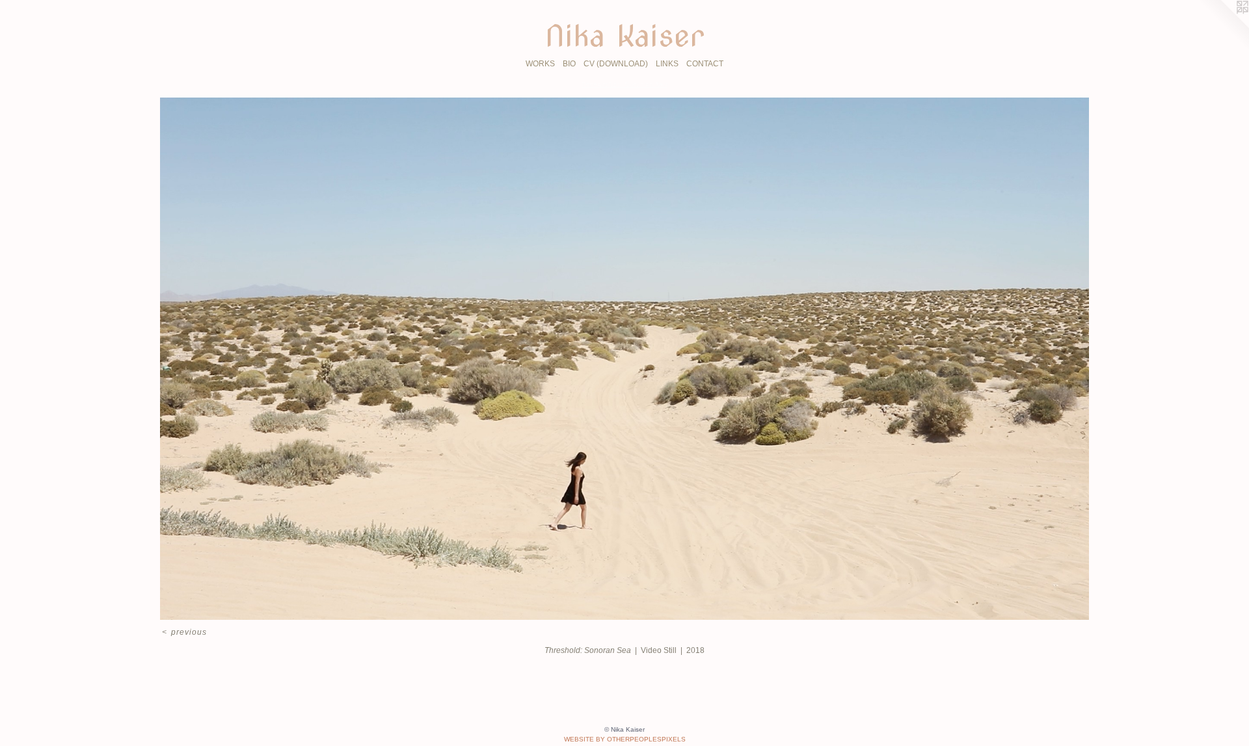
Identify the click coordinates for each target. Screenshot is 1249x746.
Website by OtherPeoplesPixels (625, 739)
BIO (569, 63)
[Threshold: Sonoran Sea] (624, 359)
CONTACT (704, 63)
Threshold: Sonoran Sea (624, 84)
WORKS (540, 63)
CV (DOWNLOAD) (616, 63)
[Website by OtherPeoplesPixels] (1223, 26)
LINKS (667, 63)
